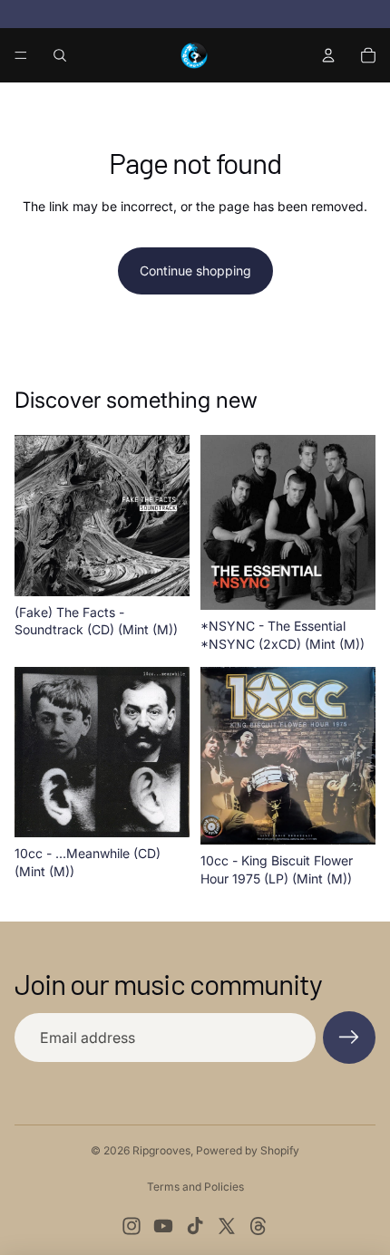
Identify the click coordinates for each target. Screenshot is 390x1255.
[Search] (60, 55)
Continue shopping (195, 270)
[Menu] (21, 55)
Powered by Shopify (247, 1150)
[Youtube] (163, 1226)
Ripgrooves (161, 1150)
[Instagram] (131, 1226)
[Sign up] (349, 1037)
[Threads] (258, 1226)
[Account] (328, 55)
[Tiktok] (195, 1226)
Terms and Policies (195, 1186)
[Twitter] (227, 1226)
